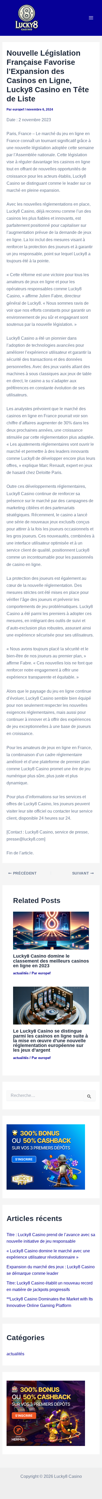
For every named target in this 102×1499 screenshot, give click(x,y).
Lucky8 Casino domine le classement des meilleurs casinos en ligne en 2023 (51, 960)
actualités (21, 973)
